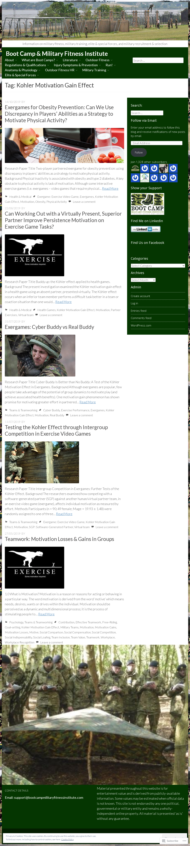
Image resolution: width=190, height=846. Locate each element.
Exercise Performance (75, 410)
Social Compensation (77, 632)
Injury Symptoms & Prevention (76, 65)
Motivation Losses (16, 632)
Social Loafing (41, 637)
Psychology (16, 622)
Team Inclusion (60, 637)
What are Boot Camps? (38, 60)
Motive (34, 632)
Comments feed (141, 318)
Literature (70, 60)
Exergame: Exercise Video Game (58, 196)
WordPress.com (141, 325)
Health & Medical (20, 196)
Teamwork (93, 637)
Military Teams (69, 627)
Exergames (87, 196)
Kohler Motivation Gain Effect (76, 310)
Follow (139, 152)
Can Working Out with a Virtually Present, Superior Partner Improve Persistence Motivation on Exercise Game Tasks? (63, 220)
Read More (110, 188)
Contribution (66, 622)
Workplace (108, 637)
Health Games (46, 310)
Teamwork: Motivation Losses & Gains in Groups (59, 539)
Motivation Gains (105, 627)
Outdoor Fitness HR (59, 70)
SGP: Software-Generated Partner (51, 527)
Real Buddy (57, 415)
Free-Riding (109, 622)
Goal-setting (12, 627)
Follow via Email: (144, 120)
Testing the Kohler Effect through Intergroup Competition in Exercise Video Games (56, 430)
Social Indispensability (18, 637)
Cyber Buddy (51, 410)
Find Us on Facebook (147, 242)
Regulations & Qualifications (25, 65)
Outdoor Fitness (97, 60)
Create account (140, 296)
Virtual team (26, 315)
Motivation (27, 201)
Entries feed (138, 311)
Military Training (94, 70)
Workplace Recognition (19, 642)
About (9, 60)
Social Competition (104, 632)
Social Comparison (51, 632)
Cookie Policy (67, 839)
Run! (109, 65)
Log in (134, 303)
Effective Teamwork (88, 622)
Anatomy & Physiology (21, 70)
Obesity (40, 201)
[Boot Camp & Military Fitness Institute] (95, 21)
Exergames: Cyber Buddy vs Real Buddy (49, 327)
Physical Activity (56, 201)
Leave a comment (84, 201)
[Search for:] (158, 60)
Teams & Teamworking (23, 410)
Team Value (78, 637)
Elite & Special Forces (20, 75)
